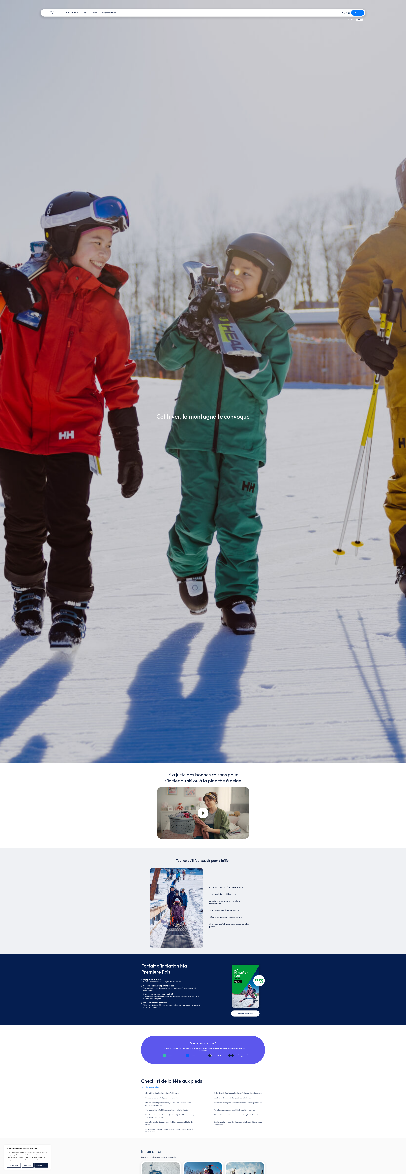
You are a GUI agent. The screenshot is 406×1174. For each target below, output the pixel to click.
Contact (94, 13)
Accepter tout (41, 1165)
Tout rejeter (27, 1165)
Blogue (85, 13)
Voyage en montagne (109, 13)
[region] (27, 1157)
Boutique (358, 13)
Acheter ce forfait (245, 1013)
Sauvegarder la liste (152, 1087)
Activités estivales (71, 13)
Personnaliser (14, 1165)
